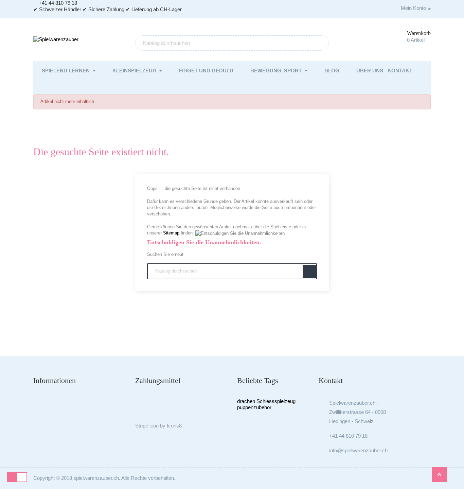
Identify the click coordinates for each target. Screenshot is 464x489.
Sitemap (171, 232)
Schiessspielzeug (276, 401)
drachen (246, 401)
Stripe (141, 426)
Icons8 (174, 426)
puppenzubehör (254, 407)
